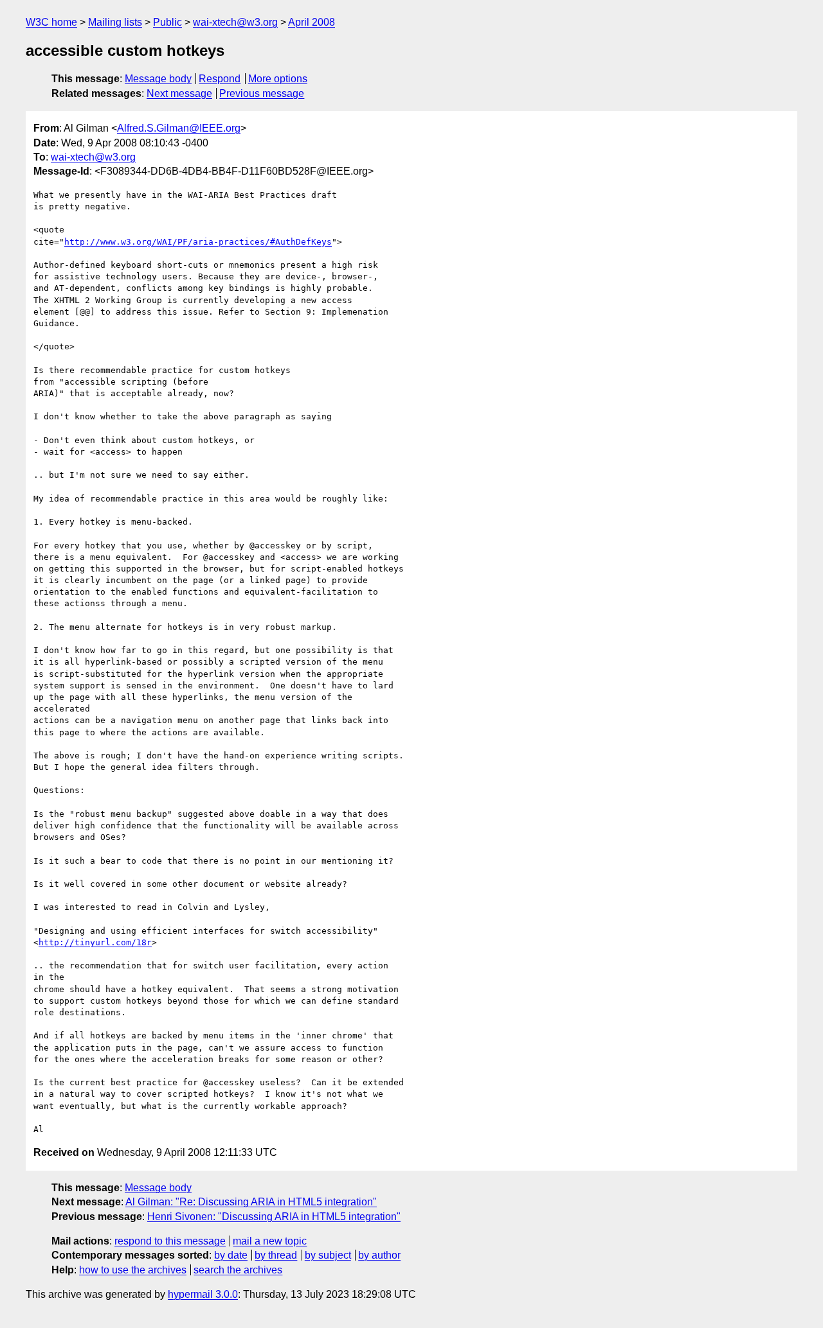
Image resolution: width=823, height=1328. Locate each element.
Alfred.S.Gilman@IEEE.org (178, 128)
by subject (328, 1255)
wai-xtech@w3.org (235, 22)
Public (167, 22)
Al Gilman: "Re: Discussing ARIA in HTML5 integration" (251, 1201)
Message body (158, 78)
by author (379, 1255)
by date (231, 1255)
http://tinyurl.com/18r (95, 942)
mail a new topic (270, 1241)
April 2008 (311, 22)
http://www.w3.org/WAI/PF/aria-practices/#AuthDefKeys (198, 242)
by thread (276, 1255)
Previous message (261, 93)
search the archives (238, 1269)
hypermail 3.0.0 (203, 1294)
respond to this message (170, 1241)
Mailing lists (115, 22)
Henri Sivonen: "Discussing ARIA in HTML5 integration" (274, 1216)
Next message (179, 93)
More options (277, 78)
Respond (219, 78)
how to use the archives (132, 1269)
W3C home (51, 22)
